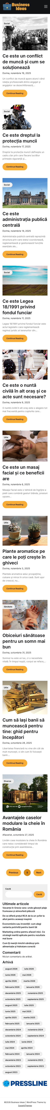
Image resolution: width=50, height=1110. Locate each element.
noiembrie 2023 (35, 1060)
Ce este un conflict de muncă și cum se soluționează (23, 61)
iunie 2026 (10, 975)
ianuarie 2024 (33, 1054)
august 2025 (11, 1005)
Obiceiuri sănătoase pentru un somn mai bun (23, 641)
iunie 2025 (10, 1011)
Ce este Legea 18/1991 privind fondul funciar (18, 306)
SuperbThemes (25, 1105)
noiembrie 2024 (35, 1029)
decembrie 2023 (13, 1060)
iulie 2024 (10, 1042)
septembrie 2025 (36, 999)
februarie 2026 (12, 987)
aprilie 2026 (11, 981)
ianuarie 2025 (33, 1023)
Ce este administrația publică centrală (24, 219)
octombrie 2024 (13, 1036)
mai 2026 (26, 975)
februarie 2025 (12, 1023)
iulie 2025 (29, 1005)
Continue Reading (14, 93)
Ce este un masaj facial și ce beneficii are (23, 472)
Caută (8, 889)
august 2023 (11, 1072)
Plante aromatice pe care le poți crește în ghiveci (24, 557)
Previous (13, 872)
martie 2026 (29, 981)
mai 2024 (9, 1048)
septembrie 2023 (36, 1066)
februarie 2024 (12, 1054)
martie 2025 (29, 1017)
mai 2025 (26, 1011)
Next (38, 872)
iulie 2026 (29, 969)
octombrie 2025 (13, 999)
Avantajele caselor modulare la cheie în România (23, 823)
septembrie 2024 (36, 1036)
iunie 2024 (27, 1042)
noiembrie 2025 (35, 993)
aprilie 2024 (26, 1048)
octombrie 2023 (13, 1066)
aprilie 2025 (11, 1017)
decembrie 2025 (13, 993)
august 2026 (11, 969)
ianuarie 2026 (33, 987)
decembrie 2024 (13, 1029)
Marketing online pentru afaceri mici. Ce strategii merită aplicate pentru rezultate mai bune (23, 935)
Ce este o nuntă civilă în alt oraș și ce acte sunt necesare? (24, 390)
